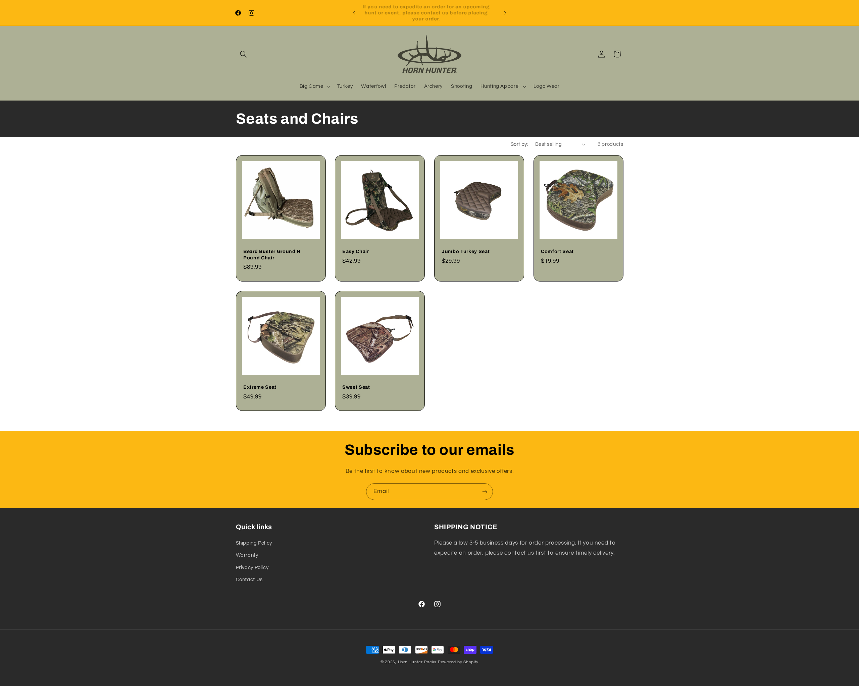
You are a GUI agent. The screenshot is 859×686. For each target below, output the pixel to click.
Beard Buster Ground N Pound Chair (272, 254)
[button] (243, 54)
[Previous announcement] (354, 12)
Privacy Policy (252, 567)
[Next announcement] (505, 12)
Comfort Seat (557, 251)
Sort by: (519, 144)
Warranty (247, 555)
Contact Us (249, 579)
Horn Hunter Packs (417, 662)
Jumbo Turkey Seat (466, 251)
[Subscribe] (485, 491)
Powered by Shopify (458, 662)
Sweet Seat (356, 387)
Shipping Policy (254, 543)
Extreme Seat (259, 387)
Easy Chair (355, 251)
